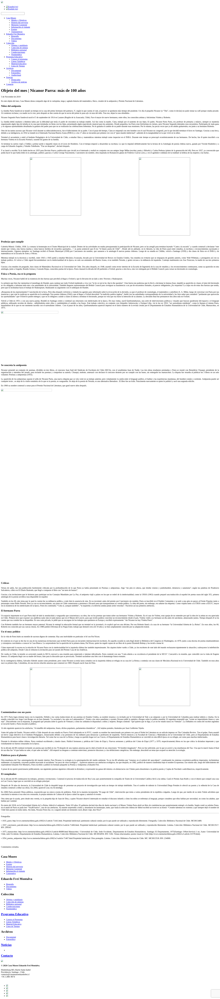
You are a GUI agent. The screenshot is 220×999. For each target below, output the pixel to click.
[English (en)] (12, 9)
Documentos (16, 38)
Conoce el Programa (14, 919)
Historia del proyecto (19, 22)
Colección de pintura (19, 48)
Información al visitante (20, 27)
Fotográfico (15, 73)
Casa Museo (11, 18)
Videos (14, 41)
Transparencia (16, 32)
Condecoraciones (18, 52)
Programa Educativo (14, 57)
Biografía (15, 36)
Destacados (15, 80)
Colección (10, 43)
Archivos (9, 68)
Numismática (16, 54)
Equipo (14, 29)
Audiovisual (16, 75)
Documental (16, 70)
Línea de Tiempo (18, 66)
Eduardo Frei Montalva (15, 34)
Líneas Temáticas (18, 61)
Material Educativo (18, 64)
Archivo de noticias (19, 82)
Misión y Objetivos (19, 20)
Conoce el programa (19, 59)
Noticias (9, 77)
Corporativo (11, 873)
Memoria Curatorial (19, 25)
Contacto (9, 84)
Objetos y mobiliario (19, 45)
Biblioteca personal (19, 50)
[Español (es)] (12, 7)
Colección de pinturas (15, 902)
